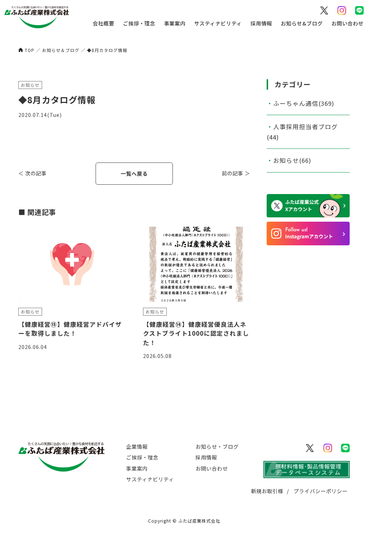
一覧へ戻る (134, 173)
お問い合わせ (347, 23)
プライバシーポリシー (321, 491)
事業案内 (174, 23)
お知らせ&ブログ (302, 23)
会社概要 (103, 23)
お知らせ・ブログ (217, 446)
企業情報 (137, 446)
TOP (29, 50)
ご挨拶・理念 (139, 23)
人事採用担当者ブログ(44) (302, 131)
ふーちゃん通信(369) (303, 103)
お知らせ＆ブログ (60, 50)
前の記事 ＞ (236, 173)
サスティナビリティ (218, 23)
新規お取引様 (267, 491)
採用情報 (261, 23)
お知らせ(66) (292, 160)
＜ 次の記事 (32, 173)
